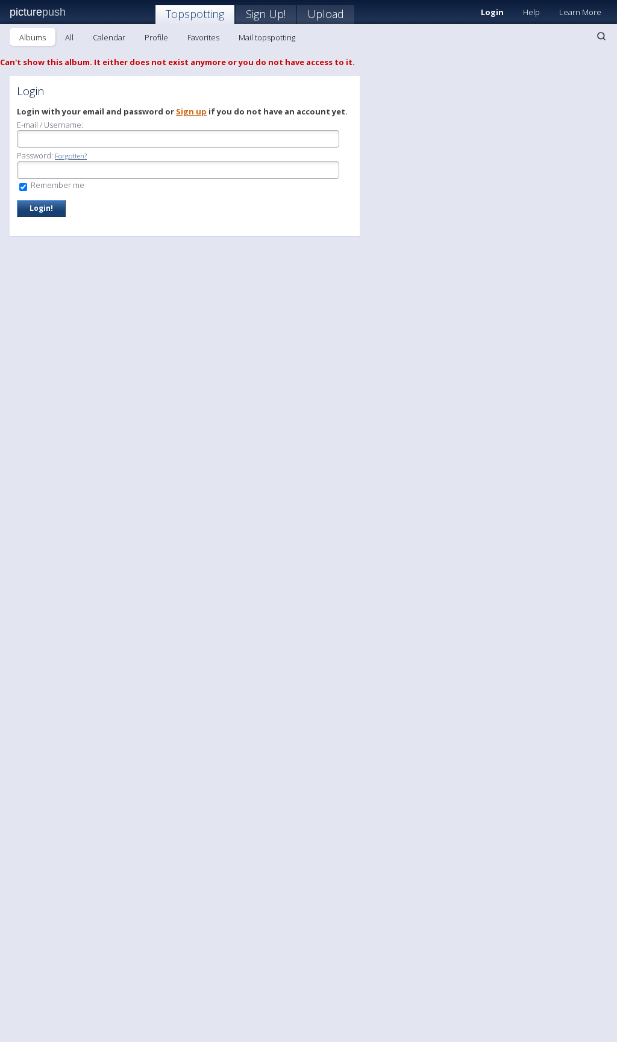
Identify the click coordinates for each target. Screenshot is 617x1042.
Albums (32, 37)
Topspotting (195, 14)
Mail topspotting (267, 37)
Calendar (109, 37)
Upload (325, 14)
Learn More (580, 12)
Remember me (56, 184)
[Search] (601, 36)
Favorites (203, 37)
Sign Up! (266, 14)
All (69, 37)
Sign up (191, 111)
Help (531, 12)
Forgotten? (71, 155)
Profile (156, 37)
